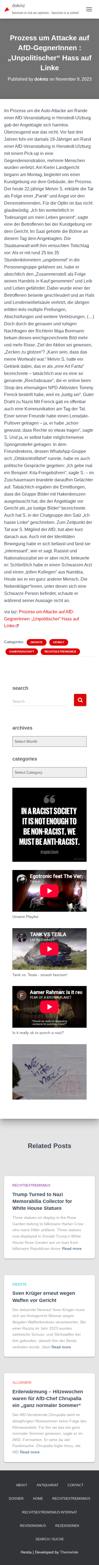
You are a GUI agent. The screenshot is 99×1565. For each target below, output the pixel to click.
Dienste (37, 642)
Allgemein (21, 1383)
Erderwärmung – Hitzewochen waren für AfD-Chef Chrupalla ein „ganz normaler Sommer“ (47, 1398)
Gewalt (58, 642)
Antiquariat (47, 1485)
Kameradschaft (21, 651)
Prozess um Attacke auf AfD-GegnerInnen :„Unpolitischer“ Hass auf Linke (41, 618)
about (21, 1485)
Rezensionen (67, 1526)
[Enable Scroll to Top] (88, 1554)
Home (38, 1499)
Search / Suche (49, 1539)
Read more (72, 1248)
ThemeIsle (69, 1552)
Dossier (16, 1499)
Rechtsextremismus (60, 651)
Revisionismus (33, 1526)
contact (75, 1485)
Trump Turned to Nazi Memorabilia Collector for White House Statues (42, 1201)
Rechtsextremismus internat (49, 1512)
